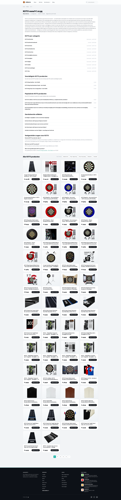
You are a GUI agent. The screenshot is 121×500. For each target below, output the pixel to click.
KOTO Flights (28, 61)
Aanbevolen (65, 156)
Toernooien (64, 484)
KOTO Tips (27, 71)
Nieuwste (90, 156)
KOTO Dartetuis (28, 45)
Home (24, 6)
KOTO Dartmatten (29, 52)
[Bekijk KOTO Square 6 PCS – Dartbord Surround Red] (89, 370)
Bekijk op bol (36, 179)
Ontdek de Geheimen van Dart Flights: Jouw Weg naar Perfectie (39, 130)
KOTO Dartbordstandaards (31, 42)
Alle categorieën (65, 474)
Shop (35, 2)
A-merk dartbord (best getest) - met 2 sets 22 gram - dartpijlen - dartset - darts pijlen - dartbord (51, 266)
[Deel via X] (91, 497)
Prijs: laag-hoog (73, 156)
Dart (43, 480)
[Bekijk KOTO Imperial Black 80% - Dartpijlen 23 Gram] (70, 324)
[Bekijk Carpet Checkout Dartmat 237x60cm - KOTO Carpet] (32, 166)
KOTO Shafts (28, 64)
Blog (53, 2)
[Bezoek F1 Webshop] (82, 480)
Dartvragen (64, 486)
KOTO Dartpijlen (28, 58)
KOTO (43, 488)
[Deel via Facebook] (94, 497)
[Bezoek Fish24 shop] (82, 475)
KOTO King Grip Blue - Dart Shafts (32, 82)
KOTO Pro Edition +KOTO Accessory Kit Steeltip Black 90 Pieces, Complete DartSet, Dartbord (46, 99)
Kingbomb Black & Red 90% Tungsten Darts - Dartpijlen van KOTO (50, 176)
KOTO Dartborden (29, 39)
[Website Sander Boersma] (28, 497)
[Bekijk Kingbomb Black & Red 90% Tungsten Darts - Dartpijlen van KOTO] (51, 166)
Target (43, 474)
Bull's (43, 478)
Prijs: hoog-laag (82, 156)
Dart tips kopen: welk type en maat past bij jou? (36, 127)
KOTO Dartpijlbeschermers (31, 55)
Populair (95, 156)
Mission (44, 484)
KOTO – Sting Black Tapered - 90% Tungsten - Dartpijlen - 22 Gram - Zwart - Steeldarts (31, 379)
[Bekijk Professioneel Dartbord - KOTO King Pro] (89, 166)
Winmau (44, 476)
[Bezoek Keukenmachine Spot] (82, 485)
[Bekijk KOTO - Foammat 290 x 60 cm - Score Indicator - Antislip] (51, 437)
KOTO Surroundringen (30, 68)
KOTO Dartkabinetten (30, 48)
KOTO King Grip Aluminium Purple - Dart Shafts (35, 85)
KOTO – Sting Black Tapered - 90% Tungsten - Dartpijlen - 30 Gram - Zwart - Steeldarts (50, 334)
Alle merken (64, 476)
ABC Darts (44, 482)
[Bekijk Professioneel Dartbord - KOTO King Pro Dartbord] (32, 189)
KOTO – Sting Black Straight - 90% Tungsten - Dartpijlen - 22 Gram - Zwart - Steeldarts (69, 357)
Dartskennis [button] (47, 2)
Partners (64, 480)
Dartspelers (64, 482)
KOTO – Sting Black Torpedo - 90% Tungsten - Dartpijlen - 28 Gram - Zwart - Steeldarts (50, 357)
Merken (40, 2)
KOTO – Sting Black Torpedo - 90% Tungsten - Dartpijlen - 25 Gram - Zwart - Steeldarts (88, 357)
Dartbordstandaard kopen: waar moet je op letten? (36, 124)
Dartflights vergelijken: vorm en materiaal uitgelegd (37, 117)
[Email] (97, 497)
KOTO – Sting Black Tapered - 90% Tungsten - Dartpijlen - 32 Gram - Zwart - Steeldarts (31, 357)
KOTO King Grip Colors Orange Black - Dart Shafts (36, 88)
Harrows (44, 486)
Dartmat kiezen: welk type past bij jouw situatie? (36, 120)
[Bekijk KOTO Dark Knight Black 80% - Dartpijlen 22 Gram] (89, 324)
